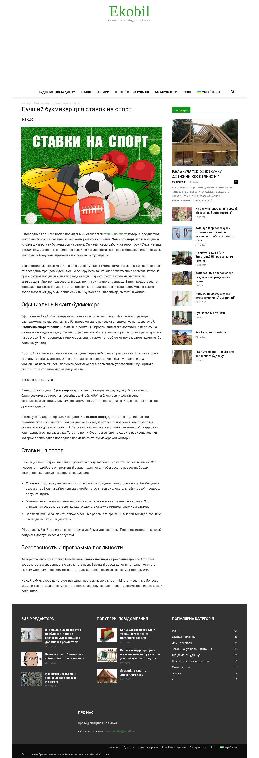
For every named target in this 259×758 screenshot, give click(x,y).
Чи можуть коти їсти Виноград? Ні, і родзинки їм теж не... (214, 256)
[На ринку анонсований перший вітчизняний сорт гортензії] (182, 214)
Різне (187, 92)
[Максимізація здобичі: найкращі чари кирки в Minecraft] (31, 679)
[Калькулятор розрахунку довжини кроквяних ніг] (205, 142)
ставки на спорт (115, 234)
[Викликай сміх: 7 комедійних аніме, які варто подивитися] (31, 659)
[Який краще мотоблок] (182, 337)
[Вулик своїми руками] (182, 318)
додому (25, 103)
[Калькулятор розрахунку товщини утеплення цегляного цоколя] (107, 635)
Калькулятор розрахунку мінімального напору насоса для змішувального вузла (140, 654)
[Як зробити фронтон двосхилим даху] (107, 676)
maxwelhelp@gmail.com (120, 731)
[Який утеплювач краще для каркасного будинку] (182, 357)
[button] (233, 92)
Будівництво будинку (57, 92)
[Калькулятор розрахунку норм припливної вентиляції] (182, 298)
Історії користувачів (132, 92)
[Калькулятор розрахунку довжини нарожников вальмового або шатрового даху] (182, 233)
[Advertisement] (129, 56)
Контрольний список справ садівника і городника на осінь (214, 277)
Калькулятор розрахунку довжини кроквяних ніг (197, 174)
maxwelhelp (179, 181)
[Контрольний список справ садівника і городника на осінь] (182, 278)
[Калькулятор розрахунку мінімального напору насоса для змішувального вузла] (107, 655)
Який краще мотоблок (211, 332)
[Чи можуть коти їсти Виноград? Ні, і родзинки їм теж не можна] (182, 258)
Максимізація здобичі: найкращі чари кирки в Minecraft (60, 677)
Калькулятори (166, 92)
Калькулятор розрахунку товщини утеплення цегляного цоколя (137, 633)
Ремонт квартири (95, 92)
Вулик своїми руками (210, 313)
